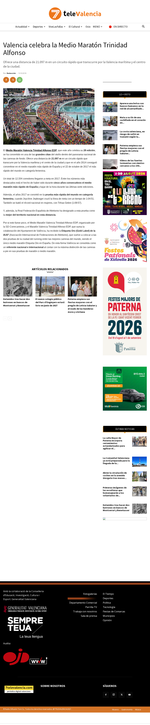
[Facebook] (6, 80)
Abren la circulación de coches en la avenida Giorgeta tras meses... (115, 475)
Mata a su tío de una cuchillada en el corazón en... (133, 120)
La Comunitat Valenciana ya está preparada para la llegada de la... (116, 460)
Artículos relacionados (50, 269)
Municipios (109, 615)
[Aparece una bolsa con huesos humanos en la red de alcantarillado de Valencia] (110, 107)
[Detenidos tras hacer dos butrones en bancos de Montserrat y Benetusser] (17, 286)
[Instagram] (114, 695)
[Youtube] (129, 695)
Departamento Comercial (83, 602)
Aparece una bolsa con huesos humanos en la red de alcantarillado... (132, 106)
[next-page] (10, 318)
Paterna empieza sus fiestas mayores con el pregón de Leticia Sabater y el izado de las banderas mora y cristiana (82, 305)
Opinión (107, 620)
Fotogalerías (90, 593)
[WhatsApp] (20, 80)
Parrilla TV (91, 607)
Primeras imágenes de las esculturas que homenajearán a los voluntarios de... (115, 491)
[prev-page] (5, 318)
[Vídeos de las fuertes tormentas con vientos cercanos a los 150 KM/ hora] (110, 164)
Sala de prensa (89, 615)
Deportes (38, 26)
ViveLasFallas (56, 26)
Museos (115, 709)
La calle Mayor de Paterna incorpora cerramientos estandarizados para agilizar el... (114, 443)
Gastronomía (126, 709)
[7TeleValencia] (75, 13)
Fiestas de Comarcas (114, 611)
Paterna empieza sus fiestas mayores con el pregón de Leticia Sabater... (132, 149)
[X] (13, 80)
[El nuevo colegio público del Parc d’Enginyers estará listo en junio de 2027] (50, 286)
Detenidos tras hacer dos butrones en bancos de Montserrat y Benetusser (16, 302)
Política (107, 602)
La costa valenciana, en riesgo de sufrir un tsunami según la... (132, 134)
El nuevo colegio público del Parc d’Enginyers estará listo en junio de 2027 (49, 302)
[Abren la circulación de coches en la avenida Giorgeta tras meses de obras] (139, 476)
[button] (143, 26)
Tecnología (109, 607)
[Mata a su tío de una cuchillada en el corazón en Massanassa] (110, 121)
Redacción (11, 73)
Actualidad (21, 26)
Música (138, 709)
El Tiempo (108, 593)
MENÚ (96, 26)
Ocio (88, 26)
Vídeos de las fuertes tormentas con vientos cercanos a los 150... (132, 163)
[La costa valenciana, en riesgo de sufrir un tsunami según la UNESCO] (110, 135)
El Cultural (74, 26)
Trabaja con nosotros (85, 611)
